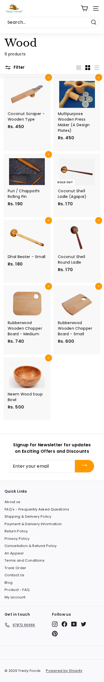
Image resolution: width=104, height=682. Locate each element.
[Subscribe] (84, 466)
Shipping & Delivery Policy (28, 516)
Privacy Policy (17, 538)
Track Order (15, 567)
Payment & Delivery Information (33, 523)
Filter (19, 67)
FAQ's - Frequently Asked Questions (37, 509)
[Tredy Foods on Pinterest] (55, 633)
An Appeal (14, 553)
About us (13, 501)
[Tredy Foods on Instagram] (55, 624)
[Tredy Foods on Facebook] (64, 624)
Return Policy (16, 531)
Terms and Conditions (25, 560)
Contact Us (15, 575)
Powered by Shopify (64, 670)
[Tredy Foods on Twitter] (83, 624)
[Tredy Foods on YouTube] (74, 624)
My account (15, 597)
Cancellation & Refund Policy (31, 545)
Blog (9, 582)
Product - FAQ (17, 589)
